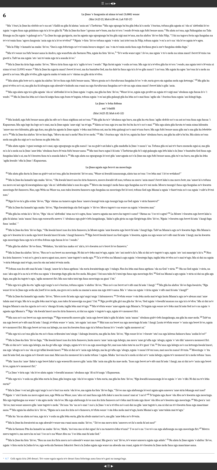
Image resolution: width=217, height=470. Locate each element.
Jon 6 (107, 4)
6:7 (7, 458)
